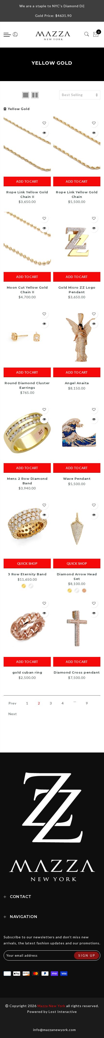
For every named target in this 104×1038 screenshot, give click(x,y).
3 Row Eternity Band (27, 574)
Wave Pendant (76, 479)
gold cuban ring (27, 672)
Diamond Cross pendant (77, 672)
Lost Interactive (63, 1012)
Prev (12, 703)
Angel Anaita (77, 383)
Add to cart (27, 181)
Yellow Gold (19, 109)
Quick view (44, 133)
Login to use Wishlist (44, 123)
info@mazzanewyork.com (54, 1030)
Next (12, 714)
